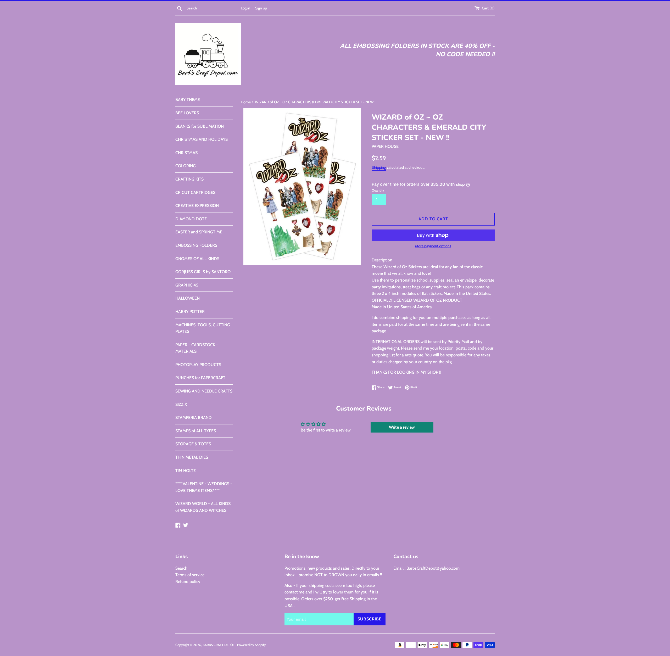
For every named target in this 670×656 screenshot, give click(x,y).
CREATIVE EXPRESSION (197, 205)
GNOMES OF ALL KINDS (197, 258)
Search (181, 568)
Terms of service (189, 574)
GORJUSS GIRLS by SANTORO (203, 271)
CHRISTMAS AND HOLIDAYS (201, 139)
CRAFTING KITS (189, 179)
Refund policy (187, 581)
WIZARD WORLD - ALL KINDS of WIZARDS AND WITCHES (203, 507)
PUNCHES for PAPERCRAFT (200, 377)
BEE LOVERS (187, 112)
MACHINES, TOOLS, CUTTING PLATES (202, 328)
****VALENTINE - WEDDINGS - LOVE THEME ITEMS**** (203, 487)
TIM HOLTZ (185, 470)
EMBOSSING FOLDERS (196, 245)
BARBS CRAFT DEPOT (219, 645)
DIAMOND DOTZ (191, 218)
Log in (245, 8)
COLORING (185, 165)
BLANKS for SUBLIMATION (199, 126)
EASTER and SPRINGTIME (198, 231)
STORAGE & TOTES (193, 443)
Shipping (379, 167)
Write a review (402, 427)
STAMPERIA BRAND (193, 417)
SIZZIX (181, 404)
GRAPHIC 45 (186, 285)
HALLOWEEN (187, 298)
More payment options (433, 246)
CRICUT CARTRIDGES (195, 192)
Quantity (378, 190)
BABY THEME (187, 99)
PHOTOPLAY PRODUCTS (198, 364)
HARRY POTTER (190, 311)
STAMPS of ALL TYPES (195, 430)
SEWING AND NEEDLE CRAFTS (203, 391)
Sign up (261, 8)
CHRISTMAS (186, 152)
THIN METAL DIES (191, 457)
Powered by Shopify (251, 645)
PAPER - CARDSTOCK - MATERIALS (196, 348)
